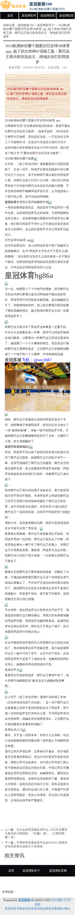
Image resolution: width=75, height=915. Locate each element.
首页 (10, 15)
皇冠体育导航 (13, 908)
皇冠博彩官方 (66, 16)
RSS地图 (56, 900)
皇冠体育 (28, 908)
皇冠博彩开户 (29, 16)
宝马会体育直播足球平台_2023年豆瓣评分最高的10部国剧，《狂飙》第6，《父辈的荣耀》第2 (36, 833)
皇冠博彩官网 (47, 16)
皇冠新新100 (26, 25)
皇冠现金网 (41, 908)
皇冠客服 (54, 908)
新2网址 (65, 908)
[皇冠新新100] (13, 6)
